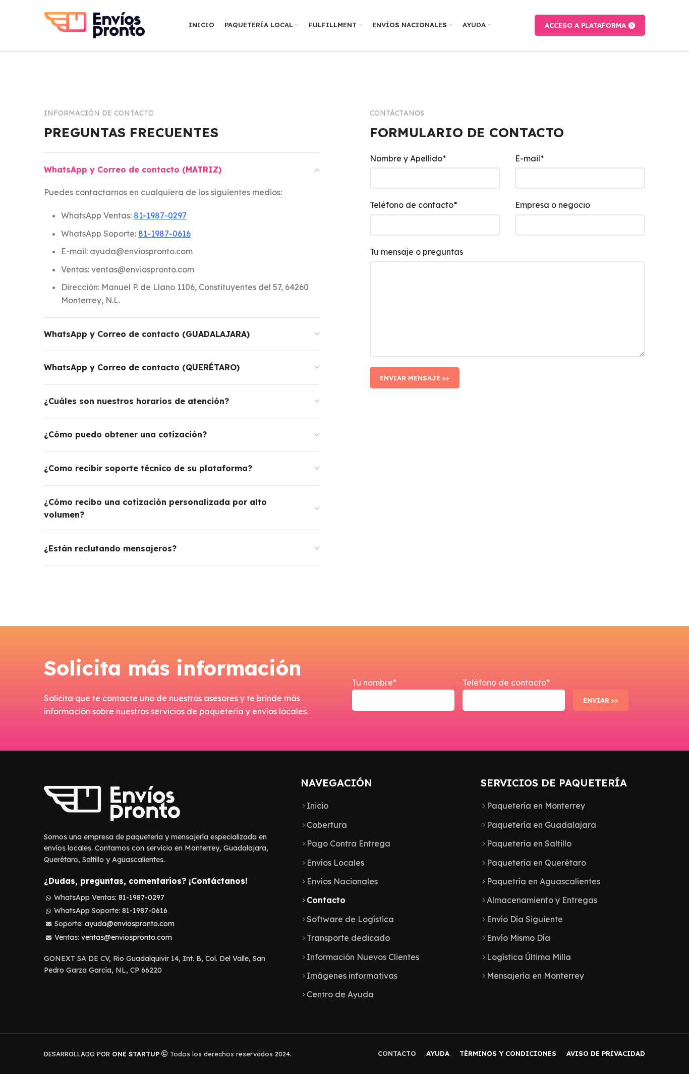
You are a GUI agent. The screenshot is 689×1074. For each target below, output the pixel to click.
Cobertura (327, 825)
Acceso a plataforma (585, 25)
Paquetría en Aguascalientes (543, 881)
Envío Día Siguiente (525, 919)
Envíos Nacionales (342, 881)
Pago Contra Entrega (348, 843)
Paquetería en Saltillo (529, 843)
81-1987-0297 (160, 215)
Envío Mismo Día (518, 938)
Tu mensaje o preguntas (416, 252)
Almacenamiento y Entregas (542, 900)
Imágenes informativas (352, 976)
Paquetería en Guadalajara (541, 825)
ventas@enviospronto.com (126, 937)
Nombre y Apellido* (408, 158)
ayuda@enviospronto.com (130, 923)
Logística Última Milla (529, 957)
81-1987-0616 (164, 234)
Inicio (317, 806)
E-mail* (529, 158)
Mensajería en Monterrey (535, 976)
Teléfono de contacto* (413, 205)
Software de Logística (350, 919)
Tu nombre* (374, 682)
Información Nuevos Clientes (363, 957)
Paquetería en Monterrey (536, 806)
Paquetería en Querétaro (536, 863)
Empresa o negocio (552, 205)
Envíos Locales (335, 863)
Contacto (326, 900)
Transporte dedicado (348, 938)
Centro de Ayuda (340, 994)
